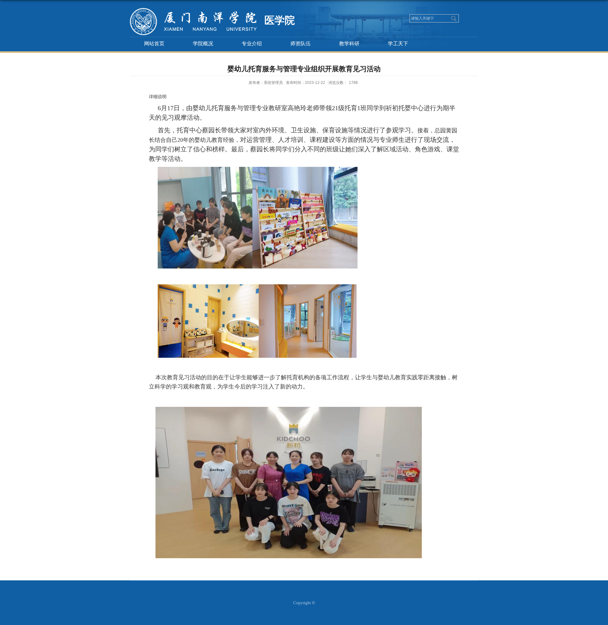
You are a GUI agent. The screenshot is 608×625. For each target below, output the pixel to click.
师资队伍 (300, 43)
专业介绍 (252, 43)
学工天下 (398, 43)
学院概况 (203, 43)
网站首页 (154, 43)
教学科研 (349, 43)
